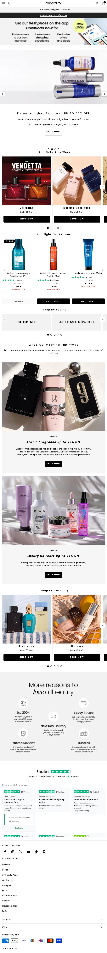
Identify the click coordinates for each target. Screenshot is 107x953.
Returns (5, 869)
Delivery (6, 864)
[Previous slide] (2, 94)
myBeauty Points (10, 875)
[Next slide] (104, 94)
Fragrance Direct (10, 906)
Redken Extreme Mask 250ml (88, 273)
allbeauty (13, 948)
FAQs (4, 911)
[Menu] (3, 3)
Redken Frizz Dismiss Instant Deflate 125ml (53, 275)
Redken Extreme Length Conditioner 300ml (18, 275)
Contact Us (7, 880)
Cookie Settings (9, 895)
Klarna (5, 890)
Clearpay (6, 885)
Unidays (6, 900)
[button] (10, 3)
